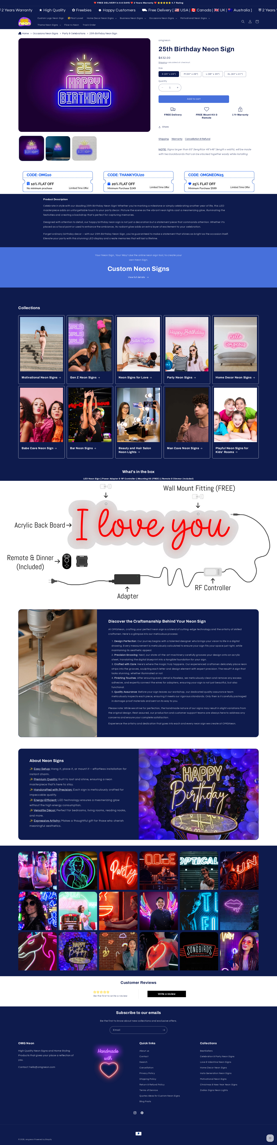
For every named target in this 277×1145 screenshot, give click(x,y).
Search (143, 1062)
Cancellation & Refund (197, 139)
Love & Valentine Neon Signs (215, 1062)
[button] (101, 18)
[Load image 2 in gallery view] (58, 148)
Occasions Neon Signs (45, 33)
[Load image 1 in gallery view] (31, 148)
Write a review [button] (166, 994)
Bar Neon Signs (81, 448)
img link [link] (25, 173)
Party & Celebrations (73, 33)
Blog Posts (145, 1101)
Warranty (177, 139)
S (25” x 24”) (169, 74)
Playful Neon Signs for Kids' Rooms (232, 450)
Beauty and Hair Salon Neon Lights (135, 450)
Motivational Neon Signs (40, 377)
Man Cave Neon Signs (183, 448)
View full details (136, 277)
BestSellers (206, 1051)
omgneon (29, 1139)
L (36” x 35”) (212, 74)
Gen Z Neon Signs (83, 377)
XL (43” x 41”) (235, 74)
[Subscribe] (163, 1030)
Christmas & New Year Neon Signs (218, 1085)
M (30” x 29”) (191, 74)
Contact (143, 1056)
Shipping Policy (147, 1079)
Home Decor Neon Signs (234, 377)
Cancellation (146, 1068)
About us (144, 1051)
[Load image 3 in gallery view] (84, 148)
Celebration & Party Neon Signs (217, 1056)
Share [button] (165, 127)
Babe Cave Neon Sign (37, 448)
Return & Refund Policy (151, 1085)
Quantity (163, 81)
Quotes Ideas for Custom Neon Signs (159, 1096)
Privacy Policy (147, 1073)
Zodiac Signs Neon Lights (214, 1090)
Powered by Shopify (43, 1139)
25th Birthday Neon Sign (103, 33)
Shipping (163, 62)
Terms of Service (148, 1090)
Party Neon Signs (180, 377)
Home (25, 33)
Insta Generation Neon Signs (215, 1073)
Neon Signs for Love (133, 377)
